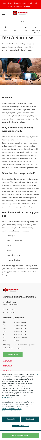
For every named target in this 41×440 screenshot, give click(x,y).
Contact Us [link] (13, 355)
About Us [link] (7, 361)
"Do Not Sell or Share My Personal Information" (12, 410)
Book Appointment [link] (20, 435)
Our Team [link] (7, 366)
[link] (20, 13)
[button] (3, 14)
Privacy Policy (7, 397)
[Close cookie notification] (37, 374)
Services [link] (7, 371)
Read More (28, 6)
